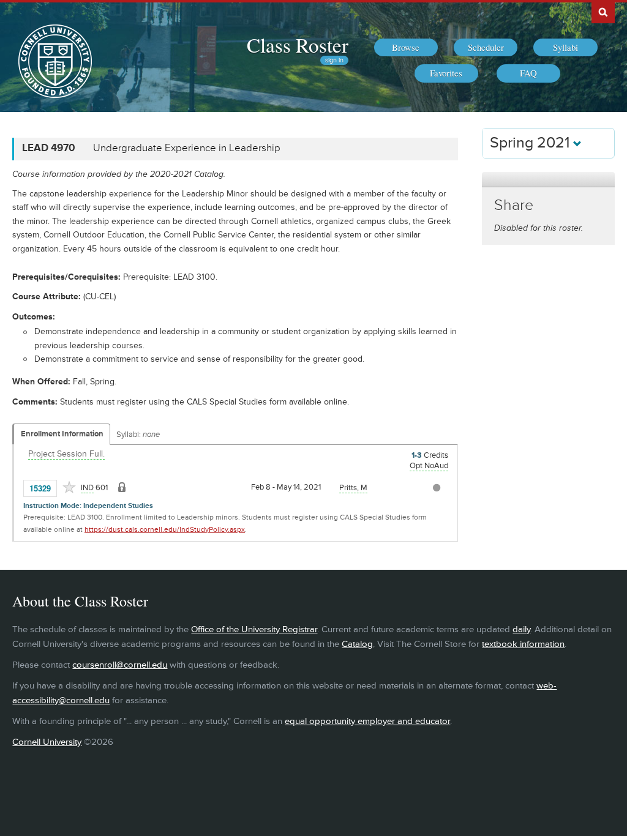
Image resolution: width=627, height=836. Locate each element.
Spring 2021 (531, 142)
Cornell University (46, 742)
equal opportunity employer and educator (367, 721)
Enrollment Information (62, 434)
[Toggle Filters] (548, 179)
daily (521, 629)
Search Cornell (603, 11)
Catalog (357, 644)
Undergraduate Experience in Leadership (186, 148)
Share (513, 205)
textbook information (523, 644)
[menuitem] (406, 48)
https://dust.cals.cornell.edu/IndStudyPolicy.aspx (164, 529)
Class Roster (297, 44)
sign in (334, 60)
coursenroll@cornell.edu (119, 665)
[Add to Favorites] (69, 487)
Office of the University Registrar (254, 629)
